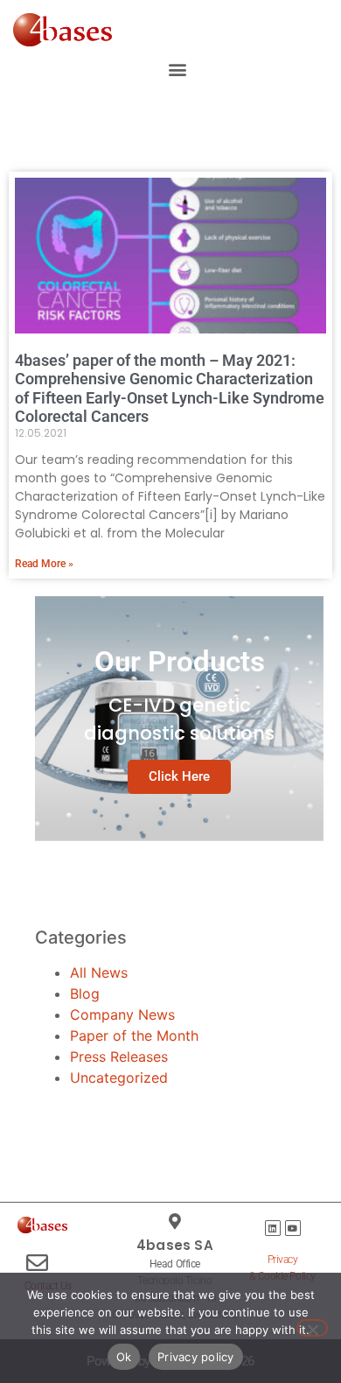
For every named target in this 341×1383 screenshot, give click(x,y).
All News (99, 972)
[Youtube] (293, 1228)
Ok (124, 1357)
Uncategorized (119, 1077)
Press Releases (119, 1056)
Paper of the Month (134, 1035)
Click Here (179, 776)
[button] (177, 69)
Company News (122, 1014)
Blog (85, 993)
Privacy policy (195, 1357)
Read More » (44, 564)
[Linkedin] (273, 1228)
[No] (312, 1328)
